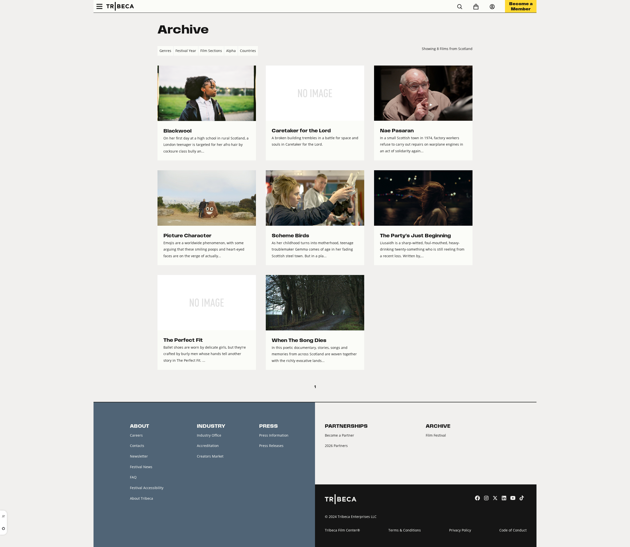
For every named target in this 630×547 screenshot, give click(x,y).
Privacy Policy (460, 530)
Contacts (137, 445)
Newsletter (139, 456)
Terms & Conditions (404, 530)
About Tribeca (141, 498)
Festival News (141, 466)
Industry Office (209, 435)
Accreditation (208, 445)
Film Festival (436, 435)
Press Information (273, 435)
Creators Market (210, 456)
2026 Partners (336, 445)
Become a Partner (339, 435)
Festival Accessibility (146, 487)
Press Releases (271, 445)
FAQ (133, 477)
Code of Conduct (513, 530)
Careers (136, 435)
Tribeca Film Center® (342, 530)
